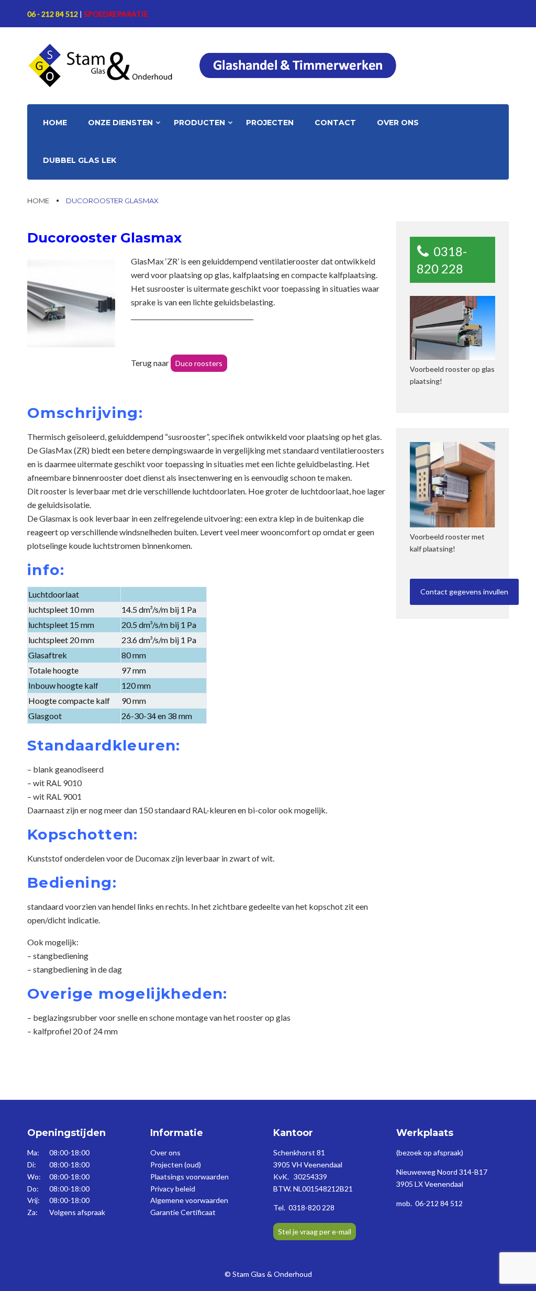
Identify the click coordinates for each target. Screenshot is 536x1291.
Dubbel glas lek (79, 160)
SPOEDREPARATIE (116, 13)
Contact (335, 122)
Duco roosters (198, 363)
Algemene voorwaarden (189, 1200)
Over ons (398, 122)
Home (55, 122)
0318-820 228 (442, 260)
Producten (199, 122)
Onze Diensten (120, 122)
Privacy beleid (172, 1188)
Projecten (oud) (175, 1164)
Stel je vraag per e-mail (314, 1231)
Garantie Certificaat (183, 1212)
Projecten (270, 122)
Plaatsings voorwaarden (189, 1176)
